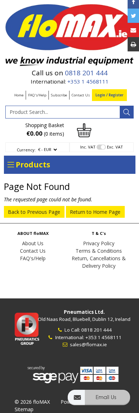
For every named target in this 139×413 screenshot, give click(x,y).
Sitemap (24, 409)
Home (19, 95)
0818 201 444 (86, 72)
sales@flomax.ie (88, 344)
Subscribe (59, 95)
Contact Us (81, 95)
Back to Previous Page (34, 211)
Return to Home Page (95, 211)
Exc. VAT (115, 147)
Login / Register (109, 95)
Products (32, 165)
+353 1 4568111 (88, 81)
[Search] (126, 112)
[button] (99, 400)
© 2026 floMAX (32, 401)
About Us (32, 243)
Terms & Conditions (99, 250)
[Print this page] (133, 44)
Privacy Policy (98, 243)
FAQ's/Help (37, 95)
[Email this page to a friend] (133, 30)
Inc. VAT (88, 147)
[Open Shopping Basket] (84, 129)
